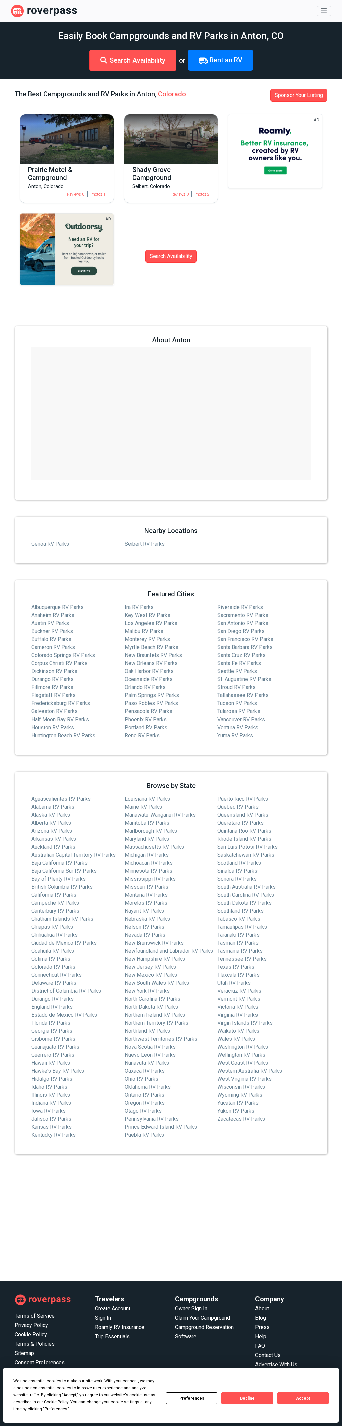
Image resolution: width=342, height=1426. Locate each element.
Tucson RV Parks (237, 703)
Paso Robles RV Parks (151, 703)
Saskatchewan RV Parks (245, 855)
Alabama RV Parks (52, 807)
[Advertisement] (171, 1218)
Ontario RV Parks (144, 1095)
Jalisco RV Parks (51, 1119)
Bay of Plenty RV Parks (58, 879)
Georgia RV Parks (51, 1031)
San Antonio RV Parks (242, 623)
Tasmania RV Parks (240, 951)
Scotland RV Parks (239, 863)
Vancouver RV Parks (241, 719)
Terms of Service (35, 1316)
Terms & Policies (35, 1344)
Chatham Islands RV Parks (62, 919)
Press (262, 1327)
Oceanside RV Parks (149, 679)
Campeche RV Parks (55, 903)
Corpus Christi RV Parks (59, 663)
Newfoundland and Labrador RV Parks (169, 951)
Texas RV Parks (235, 967)
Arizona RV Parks (51, 831)
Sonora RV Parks (237, 879)
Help (260, 1336)
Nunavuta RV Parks (147, 1063)
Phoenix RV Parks (146, 719)
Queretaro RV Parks (240, 823)
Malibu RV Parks (144, 631)
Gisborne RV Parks (53, 1039)
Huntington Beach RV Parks (63, 735)
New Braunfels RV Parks (153, 655)
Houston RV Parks (52, 727)
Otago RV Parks (143, 1111)
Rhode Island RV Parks (244, 839)
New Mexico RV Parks (151, 975)
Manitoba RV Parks (147, 823)
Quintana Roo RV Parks (244, 831)
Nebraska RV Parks (147, 919)
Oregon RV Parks (145, 1103)
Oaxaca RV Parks (145, 1071)
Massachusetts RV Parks (154, 847)
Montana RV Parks (146, 895)
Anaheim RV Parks (52, 615)
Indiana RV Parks (51, 1103)
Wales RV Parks (236, 1039)
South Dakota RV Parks (244, 903)
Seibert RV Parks (145, 544)
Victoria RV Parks (237, 1007)
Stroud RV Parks (236, 687)
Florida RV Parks (50, 1023)
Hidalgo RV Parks (51, 1079)
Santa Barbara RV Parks (245, 647)
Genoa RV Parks (50, 544)
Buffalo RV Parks (51, 639)
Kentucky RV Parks (53, 1135)
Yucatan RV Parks (238, 1103)
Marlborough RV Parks (151, 831)
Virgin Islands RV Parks (245, 1023)
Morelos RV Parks (146, 903)
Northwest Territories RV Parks (161, 1039)
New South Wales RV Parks (157, 983)
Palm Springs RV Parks (152, 695)
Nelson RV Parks (144, 927)
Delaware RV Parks (53, 983)
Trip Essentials (112, 1336)
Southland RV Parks (240, 911)
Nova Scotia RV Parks (150, 1047)
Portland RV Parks (146, 727)
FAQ (260, 1346)
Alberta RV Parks (51, 823)
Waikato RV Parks (238, 1031)
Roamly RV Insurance (119, 1327)
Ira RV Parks (139, 607)
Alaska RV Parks (50, 815)
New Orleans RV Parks (151, 663)
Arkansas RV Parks (53, 839)
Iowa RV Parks (48, 1111)
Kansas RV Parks (51, 1127)
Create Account (112, 1308)
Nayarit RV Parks (144, 911)
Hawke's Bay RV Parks (57, 1071)
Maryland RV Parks (147, 839)
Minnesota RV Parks (148, 871)
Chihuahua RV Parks (54, 935)
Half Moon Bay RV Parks (60, 719)
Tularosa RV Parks (238, 711)
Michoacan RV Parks (149, 863)
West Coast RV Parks (242, 1063)
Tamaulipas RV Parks (242, 927)
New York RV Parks (147, 991)
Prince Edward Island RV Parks (161, 1127)
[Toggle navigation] (324, 11)
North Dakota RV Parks (151, 1007)
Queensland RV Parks (242, 815)
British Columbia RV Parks (62, 887)
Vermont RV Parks (238, 999)
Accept (303, 1398)
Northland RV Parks (147, 1031)
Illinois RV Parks (50, 1095)
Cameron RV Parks (53, 647)
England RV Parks (52, 1007)
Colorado (172, 94)
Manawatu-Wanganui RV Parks (160, 815)
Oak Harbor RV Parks (149, 671)
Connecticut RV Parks (56, 975)
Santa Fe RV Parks (239, 663)
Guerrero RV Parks (52, 1055)
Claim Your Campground (202, 1318)
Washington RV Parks (242, 1047)
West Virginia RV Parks (244, 1079)
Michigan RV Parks (147, 855)
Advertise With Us (276, 1364)
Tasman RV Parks (238, 943)
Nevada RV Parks (145, 935)
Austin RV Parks (50, 623)
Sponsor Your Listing (299, 95)
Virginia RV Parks (237, 1015)
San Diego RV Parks (241, 631)
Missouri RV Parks (146, 887)
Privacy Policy (31, 1325)
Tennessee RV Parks (242, 959)
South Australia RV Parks (246, 887)
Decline (247, 1398)
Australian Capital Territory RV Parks (73, 855)
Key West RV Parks (147, 615)
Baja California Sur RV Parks (64, 871)
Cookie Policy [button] (56, 1402)
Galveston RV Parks (54, 711)
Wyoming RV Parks (239, 1095)
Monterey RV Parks (147, 639)
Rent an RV (225, 60)
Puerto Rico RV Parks (242, 799)
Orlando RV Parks (145, 687)
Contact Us (268, 1355)
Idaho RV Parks (49, 1087)
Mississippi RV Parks (150, 879)
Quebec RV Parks (238, 807)
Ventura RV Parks (237, 727)
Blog (260, 1318)
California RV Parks (53, 895)
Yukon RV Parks (235, 1111)
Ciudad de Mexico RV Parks (64, 943)
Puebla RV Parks (144, 1135)
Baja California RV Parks (59, 863)
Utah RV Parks (234, 983)
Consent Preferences (40, 1362)
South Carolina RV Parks (245, 895)
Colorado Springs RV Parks (63, 655)
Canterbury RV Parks (55, 911)
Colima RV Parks (50, 959)
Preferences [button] (56, 1409)
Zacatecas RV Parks (241, 1119)
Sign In (103, 1318)
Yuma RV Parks (235, 735)
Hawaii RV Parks (50, 1063)
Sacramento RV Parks (242, 615)
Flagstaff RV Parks (53, 695)
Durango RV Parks (52, 679)
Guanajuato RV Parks (55, 1047)
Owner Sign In (191, 1308)
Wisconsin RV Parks (241, 1087)
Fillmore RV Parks (52, 687)
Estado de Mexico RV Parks (64, 1015)
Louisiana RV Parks (147, 799)
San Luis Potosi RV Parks (247, 847)
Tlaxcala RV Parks (238, 975)
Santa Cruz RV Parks (241, 655)
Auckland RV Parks (53, 847)
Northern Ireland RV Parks (155, 1015)
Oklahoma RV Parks (148, 1087)
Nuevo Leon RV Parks (150, 1055)
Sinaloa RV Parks (237, 871)
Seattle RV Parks (237, 671)
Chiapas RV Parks (52, 927)
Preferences (191, 1398)
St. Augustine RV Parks (244, 679)
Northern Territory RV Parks (156, 1023)
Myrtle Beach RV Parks (151, 647)
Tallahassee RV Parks (243, 695)
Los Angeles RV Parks (151, 623)
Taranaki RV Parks (238, 935)
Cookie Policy (31, 1334)
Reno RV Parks (142, 735)
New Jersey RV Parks (150, 967)
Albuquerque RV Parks (57, 607)
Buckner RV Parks (52, 631)
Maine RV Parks (143, 807)
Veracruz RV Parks (239, 991)
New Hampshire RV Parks (155, 959)
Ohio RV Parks (141, 1079)
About (262, 1308)
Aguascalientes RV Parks (61, 799)
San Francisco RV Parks (245, 639)
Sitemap (24, 1353)
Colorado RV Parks (53, 967)
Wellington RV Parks (241, 1055)
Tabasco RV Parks (238, 919)
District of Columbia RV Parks (66, 991)
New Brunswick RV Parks (154, 943)
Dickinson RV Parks (54, 671)
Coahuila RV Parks (52, 951)
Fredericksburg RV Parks (60, 703)
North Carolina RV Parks (152, 999)
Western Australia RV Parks (249, 1071)
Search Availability (137, 60)
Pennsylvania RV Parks (152, 1119)
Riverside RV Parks (240, 607)
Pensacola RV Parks (148, 711)
